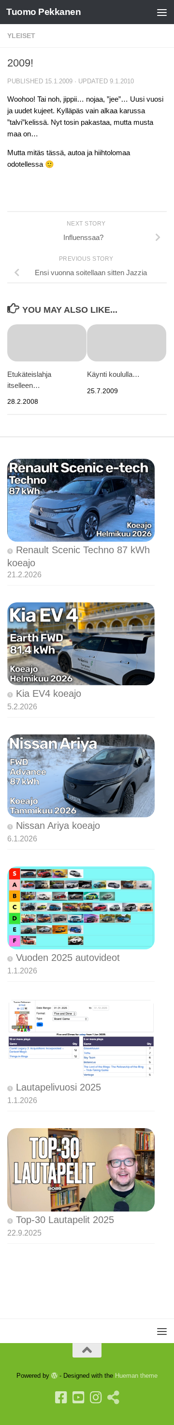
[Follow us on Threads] (113, 1397)
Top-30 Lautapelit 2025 (65, 1219)
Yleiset (21, 36)
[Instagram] (95, 1397)
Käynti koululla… (113, 374)
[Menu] (162, 12)
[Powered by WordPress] (54, 1375)
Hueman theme (136, 1375)
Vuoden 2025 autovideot (68, 957)
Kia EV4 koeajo (48, 693)
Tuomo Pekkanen (43, 12)
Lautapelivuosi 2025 (58, 1087)
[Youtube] (78, 1397)
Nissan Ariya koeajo (58, 825)
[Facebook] (61, 1397)
